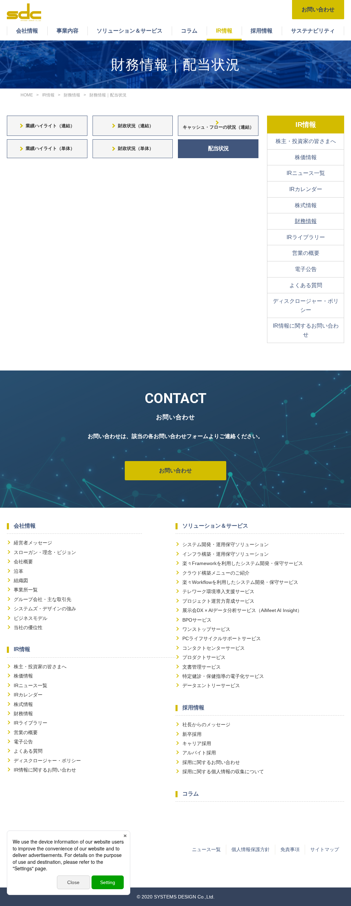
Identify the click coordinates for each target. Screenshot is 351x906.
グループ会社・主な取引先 (42, 599)
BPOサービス (196, 620)
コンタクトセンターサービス (213, 648)
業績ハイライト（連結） (50, 125)
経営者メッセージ (33, 542)
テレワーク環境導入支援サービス (218, 591)
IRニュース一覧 (306, 173)
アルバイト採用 (199, 752)
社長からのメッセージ (206, 724)
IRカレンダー (305, 189)
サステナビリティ (313, 31)
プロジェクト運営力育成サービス (218, 601)
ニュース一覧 (206, 849)
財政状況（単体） (136, 148)
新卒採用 (192, 734)
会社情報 (27, 31)
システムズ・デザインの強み (45, 608)
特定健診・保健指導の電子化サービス (223, 676)
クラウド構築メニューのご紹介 (216, 573)
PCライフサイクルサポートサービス (221, 638)
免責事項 (290, 849)
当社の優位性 (28, 627)
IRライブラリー (306, 237)
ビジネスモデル (30, 618)
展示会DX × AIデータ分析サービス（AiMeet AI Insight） (242, 610)
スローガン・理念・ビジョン (45, 552)
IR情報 (224, 31)
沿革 (18, 571)
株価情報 (306, 157)
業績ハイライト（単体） (50, 148)
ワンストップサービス (206, 629)
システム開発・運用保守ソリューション (225, 544)
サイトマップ (324, 849)
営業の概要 (305, 253)
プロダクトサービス (204, 657)
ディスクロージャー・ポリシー (306, 305)
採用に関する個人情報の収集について (223, 771)
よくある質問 (305, 285)
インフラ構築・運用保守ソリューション (225, 554)
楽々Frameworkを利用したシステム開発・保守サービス (242, 563)
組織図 (21, 580)
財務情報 (306, 221)
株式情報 (306, 205)
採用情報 (262, 31)
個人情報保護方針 (250, 849)
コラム (189, 31)
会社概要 (23, 561)
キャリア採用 (196, 743)
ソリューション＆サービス (129, 31)
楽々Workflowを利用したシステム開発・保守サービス (240, 582)
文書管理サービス (201, 667)
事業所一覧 (26, 589)
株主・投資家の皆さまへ (306, 141)
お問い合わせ (318, 9)
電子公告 (306, 269)
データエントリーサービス (211, 685)
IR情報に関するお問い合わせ (306, 330)
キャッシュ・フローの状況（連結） (218, 127)
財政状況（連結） (136, 125)
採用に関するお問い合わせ (211, 762)
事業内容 (67, 31)
